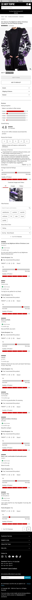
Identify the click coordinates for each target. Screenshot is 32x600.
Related (4, 95)
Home (2, 16)
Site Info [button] (3, 548)
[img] (2, 556)
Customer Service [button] (6, 536)
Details (4, 88)
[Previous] (1, 1)
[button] (2, 4)
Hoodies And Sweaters (13, 16)
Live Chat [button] (17, 561)
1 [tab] (14, 69)
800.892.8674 (20, 595)
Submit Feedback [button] (12, 568)
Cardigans (21, 16)
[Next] (30, 1)
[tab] (16, 49)
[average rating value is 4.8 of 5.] (4, 25)
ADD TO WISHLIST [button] (16, 82)
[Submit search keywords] (2, 7)
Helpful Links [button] (5, 540)
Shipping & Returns (7, 91)
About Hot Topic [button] (6, 544)
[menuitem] (30, 4)
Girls (6, 16)
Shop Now (20, 1)
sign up (27, 577)
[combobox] (16, 7)
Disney (3, 19)
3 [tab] (17, 69)
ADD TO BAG (16, 77)
